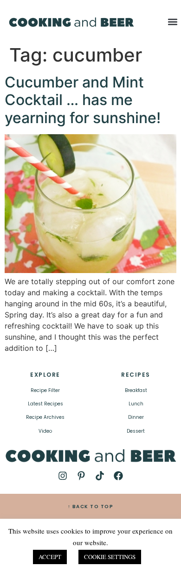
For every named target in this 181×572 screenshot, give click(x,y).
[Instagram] (62, 475)
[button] (173, 21)
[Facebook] (118, 475)
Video (45, 431)
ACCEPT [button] (50, 557)
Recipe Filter (45, 390)
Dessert (136, 431)
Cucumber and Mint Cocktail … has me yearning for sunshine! (83, 100)
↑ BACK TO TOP (91, 506)
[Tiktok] (99, 475)
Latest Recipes (45, 403)
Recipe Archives (45, 417)
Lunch (136, 403)
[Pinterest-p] (81, 475)
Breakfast (136, 390)
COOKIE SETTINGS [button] (110, 557)
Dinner (136, 417)
